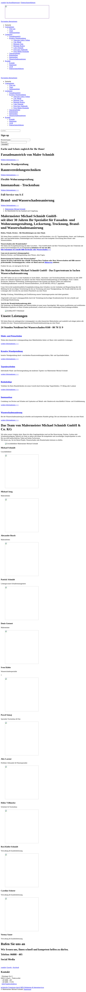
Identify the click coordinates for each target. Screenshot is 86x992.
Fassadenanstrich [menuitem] (14, 36)
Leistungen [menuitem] (8, 34)
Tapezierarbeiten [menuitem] (14, 53)
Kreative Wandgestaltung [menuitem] (17, 38)
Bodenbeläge (6, 382)
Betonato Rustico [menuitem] (19, 46)
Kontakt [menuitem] (7, 61)
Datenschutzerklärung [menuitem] (16, 68)
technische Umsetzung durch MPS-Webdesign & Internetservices (22, 987)
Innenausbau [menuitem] (13, 57)
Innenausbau (6, 397)
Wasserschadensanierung (11, 412)
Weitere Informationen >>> (10, 160)
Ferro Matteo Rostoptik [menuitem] (21, 51)
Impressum (16, 2)
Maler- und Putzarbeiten (11, 336)
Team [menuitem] (11, 31)
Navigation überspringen (9, 21)
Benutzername (5, 140)
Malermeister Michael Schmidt (15, 209)
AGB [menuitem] (11, 67)
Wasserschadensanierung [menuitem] (17, 59)
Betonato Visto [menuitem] (18, 44)
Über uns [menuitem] (12, 29)
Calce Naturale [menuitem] (18, 48)
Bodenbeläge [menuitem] (13, 55)
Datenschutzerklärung (28, 2)
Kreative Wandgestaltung (12, 351)
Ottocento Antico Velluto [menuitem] (21, 40)
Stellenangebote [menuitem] (14, 32)
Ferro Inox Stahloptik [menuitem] (20, 50)
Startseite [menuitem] (8, 25)
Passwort (4, 142)
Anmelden (5, 144)
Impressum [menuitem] (12, 65)
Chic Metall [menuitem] (17, 42)
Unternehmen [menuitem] (9, 27)
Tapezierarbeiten (8, 366)
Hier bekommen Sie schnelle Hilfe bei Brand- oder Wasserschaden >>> (26, 249)
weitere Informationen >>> (10, 344)
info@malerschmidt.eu (9, 984)
